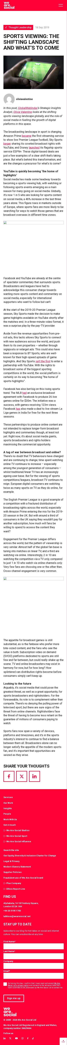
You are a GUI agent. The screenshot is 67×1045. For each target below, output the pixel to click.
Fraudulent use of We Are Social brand (23, 877)
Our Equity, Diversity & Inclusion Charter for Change (29, 855)
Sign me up (13, 998)
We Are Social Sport (16, 836)
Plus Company (13, 883)
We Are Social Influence (18, 841)
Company (8, 961)
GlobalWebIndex (28, 108)
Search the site (11, 850)
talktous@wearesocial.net (16, 916)
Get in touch (9, 825)
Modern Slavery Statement (17, 866)
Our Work (8, 803)
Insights (7, 808)
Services (8, 797)
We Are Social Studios (17, 830)
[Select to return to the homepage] (9, 5)
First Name (9, 941)
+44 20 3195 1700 (12, 910)
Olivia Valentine (22, 112)
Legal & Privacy (11, 861)
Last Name (9, 951)
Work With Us (10, 819)
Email (6, 971)
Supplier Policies (12, 872)
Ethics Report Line (15, 889)
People (7, 814)
